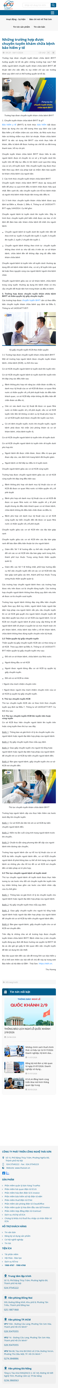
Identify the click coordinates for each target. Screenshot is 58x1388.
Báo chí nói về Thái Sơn (40, 19)
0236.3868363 (11, 1380)
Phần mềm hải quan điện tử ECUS (21, 1189)
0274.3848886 (11, 1358)
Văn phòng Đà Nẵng (20, 1368)
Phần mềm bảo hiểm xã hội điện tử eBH (23, 1196)
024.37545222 (11, 1287)
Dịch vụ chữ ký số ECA (15, 1214)
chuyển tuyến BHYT (31, 300)
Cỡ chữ (42, 52)
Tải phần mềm (11, 1254)
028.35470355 (11, 1331)
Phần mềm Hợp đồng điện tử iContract (23, 1211)
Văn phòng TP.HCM (19, 1319)
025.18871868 (11, 1309)
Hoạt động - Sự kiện (15, 19)
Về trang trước (12, 982)
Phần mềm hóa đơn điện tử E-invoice (22, 1192)
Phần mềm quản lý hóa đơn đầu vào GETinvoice (27, 1207)
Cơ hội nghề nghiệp (14, 1239)
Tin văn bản (39, 26)
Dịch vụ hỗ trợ (11, 1261)
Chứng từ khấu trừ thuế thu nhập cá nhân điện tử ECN (28, 1220)
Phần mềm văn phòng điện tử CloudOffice (24, 1203)
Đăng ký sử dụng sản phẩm (17, 1236)
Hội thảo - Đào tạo (13, 1258)
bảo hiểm (41, 124)
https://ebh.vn (45, 963)
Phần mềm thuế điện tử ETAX (18, 1200)
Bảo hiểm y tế (9, 124)
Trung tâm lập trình (19, 1276)
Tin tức (8, 1243)
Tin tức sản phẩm (21, 26)
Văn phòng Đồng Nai (20, 1297)
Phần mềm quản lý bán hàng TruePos (22, 1185)
